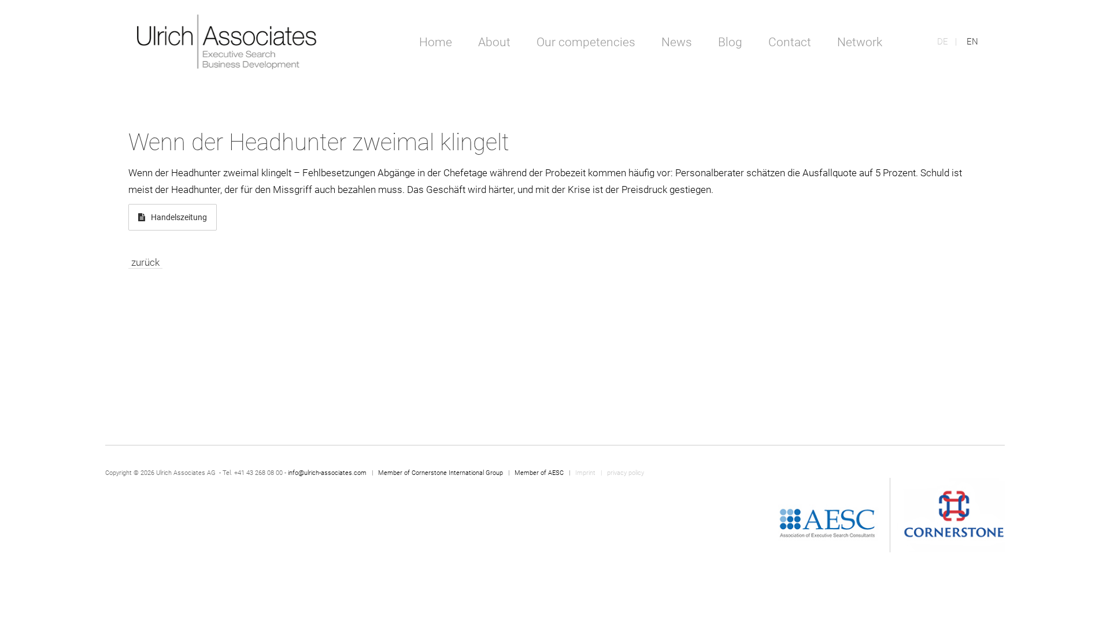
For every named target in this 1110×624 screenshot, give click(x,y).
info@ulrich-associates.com (327, 473)
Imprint (586, 473)
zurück (145, 262)
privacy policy (625, 473)
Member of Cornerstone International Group (440, 473)
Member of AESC (539, 473)
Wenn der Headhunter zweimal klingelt (318, 142)
